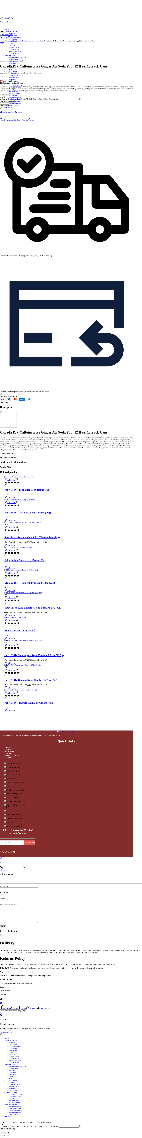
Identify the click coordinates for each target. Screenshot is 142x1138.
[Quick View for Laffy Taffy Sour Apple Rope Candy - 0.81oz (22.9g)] (16, 645)
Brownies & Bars (15, 1096)
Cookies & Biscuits (15, 85)
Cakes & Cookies (10, 1092)
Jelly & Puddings (15, 1108)
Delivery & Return (21, 120)
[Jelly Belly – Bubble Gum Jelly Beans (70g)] (20, 690)
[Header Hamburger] (2, 32)
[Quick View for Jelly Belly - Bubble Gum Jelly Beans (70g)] (16, 693)
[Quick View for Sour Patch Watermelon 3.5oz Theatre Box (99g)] (16, 527)
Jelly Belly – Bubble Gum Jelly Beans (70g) (29, 702)
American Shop (10, 41)
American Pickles (15, 103)
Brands (6, 29)
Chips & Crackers (10, 1080)
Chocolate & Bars (15, 37)
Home (2, 41)
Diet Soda (12, 1074)
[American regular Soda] (2, 43)
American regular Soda (36, 41)
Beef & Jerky (13, 105)
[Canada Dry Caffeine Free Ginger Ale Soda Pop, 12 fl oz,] (3, 43)
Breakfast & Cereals (11, 95)
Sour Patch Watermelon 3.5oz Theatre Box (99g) (32, 537)
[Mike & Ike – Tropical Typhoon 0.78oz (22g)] (21, 570)
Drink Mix (12, 1076)
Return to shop (5, 1032)
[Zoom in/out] (1, 1135)
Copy (23, 1010)
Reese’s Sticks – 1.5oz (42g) (19, 630)
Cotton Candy (14, 1058)
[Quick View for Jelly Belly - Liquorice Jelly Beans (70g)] (16, 480)
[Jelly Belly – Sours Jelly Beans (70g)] (18, 547)
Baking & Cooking (15, 101)
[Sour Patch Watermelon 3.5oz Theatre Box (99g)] (22, 522)
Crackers (12, 1082)
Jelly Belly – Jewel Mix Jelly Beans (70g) (27, 512)
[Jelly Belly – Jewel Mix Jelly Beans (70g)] (19, 500)
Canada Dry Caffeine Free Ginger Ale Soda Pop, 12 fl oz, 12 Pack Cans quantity (30, 99)
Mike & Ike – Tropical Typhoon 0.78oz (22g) (29, 582)
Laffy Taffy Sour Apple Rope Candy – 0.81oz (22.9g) (34, 655)
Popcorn (12, 1088)
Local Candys (14, 1062)
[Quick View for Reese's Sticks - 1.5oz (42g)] (16, 621)
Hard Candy (13, 35)
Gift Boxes (8, 1116)
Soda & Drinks (21, 41)
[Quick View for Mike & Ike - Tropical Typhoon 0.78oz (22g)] (16, 573)
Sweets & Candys (10, 31)
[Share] (5, 1135)
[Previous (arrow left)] (1, 1137)
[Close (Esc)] (7, 1135)
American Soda (5, 22)
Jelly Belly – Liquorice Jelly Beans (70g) (27, 489)
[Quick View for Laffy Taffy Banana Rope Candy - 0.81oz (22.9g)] (16, 670)
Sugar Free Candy (15, 1060)
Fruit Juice (12, 63)
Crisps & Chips (14, 75)
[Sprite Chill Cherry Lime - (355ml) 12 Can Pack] (0, 43)
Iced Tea (12, 1070)
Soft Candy (13, 33)
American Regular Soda (17, 1066)
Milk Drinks (13, 69)
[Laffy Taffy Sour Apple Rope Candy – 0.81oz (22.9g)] (24, 640)
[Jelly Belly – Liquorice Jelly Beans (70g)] (19, 477)
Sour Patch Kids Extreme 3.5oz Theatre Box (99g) (32, 607)
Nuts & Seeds (14, 1090)
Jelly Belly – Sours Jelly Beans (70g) (24, 560)
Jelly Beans (13, 1050)
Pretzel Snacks (14, 77)
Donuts (11, 1098)
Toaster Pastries (14, 93)
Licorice (12, 1054)
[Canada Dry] (5, 117)
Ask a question (7, 120)
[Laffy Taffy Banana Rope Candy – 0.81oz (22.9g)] (22, 665)
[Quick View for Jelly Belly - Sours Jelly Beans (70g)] (16, 550)
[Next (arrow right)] (3, 1137)
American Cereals (15, 97)
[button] (9, 480)
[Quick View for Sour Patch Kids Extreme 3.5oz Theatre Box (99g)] (16, 598)
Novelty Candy (14, 1056)
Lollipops (12, 43)
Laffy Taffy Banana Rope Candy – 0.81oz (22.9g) (32, 680)
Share (32, 120)
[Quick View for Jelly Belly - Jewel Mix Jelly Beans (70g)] (16, 503)
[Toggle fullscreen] (3, 1135)
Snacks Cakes (14, 1100)
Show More (4, 95)
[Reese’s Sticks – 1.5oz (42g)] (15, 617)
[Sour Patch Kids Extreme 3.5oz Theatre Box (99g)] (23, 593)
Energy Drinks (14, 1068)
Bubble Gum (13, 39)
